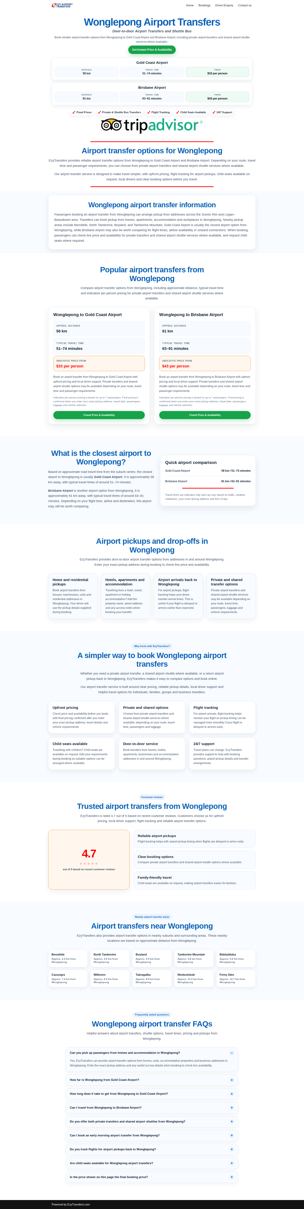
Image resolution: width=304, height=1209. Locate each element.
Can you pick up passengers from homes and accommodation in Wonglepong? (125, 1052)
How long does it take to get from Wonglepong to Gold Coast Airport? (119, 1093)
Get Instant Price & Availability (152, 49)
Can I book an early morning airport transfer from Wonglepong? (115, 1135)
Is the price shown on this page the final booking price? (109, 1177)
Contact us (245, 5)
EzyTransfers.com (78, 1204)
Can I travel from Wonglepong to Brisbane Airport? (105, 1107)
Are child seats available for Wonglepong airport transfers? (111, 1163)
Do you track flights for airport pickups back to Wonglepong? (113, 1149)
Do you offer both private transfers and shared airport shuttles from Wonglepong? (127, 1121)
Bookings (204, 5)
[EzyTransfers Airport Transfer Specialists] (62, 5)
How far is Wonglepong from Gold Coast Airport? (104, 1080)
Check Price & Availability (99, 414)
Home (190, 5)
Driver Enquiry (224, 5)
